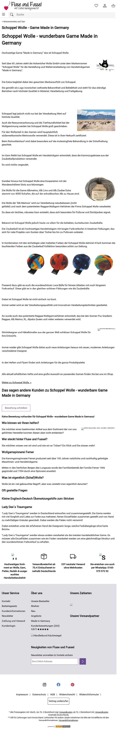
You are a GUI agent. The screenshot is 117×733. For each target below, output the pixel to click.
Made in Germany (40, 620)
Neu (33, 611)
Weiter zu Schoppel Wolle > (16, 382)
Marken (35, 606)
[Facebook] (58, 685)
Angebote (36, 615)
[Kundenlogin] (105, 6)
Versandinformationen (68, 720)
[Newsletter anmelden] (83, 661)
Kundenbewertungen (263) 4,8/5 (45, 627)
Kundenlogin (8, 625)
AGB (52, 694)
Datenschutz (39, 694)
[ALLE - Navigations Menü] (4, 14)
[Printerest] (72, 685)
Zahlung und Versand (13, 620)
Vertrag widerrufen (58, 701)
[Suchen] (12, 14)
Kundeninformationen (13, 611)
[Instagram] (44, 685)
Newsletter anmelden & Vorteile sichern (52, 655)
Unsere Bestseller (40, 601)
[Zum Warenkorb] (113, 6)
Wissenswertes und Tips (14, 21)
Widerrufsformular (89, 694)
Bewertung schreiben (16, 407)
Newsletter (7, 615)
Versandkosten (65, 712)
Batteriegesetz (9, 606)
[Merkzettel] (96, 6)
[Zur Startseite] (25, 5)
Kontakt (6, 601)
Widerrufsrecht (67, 694)
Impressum (22, 694)
